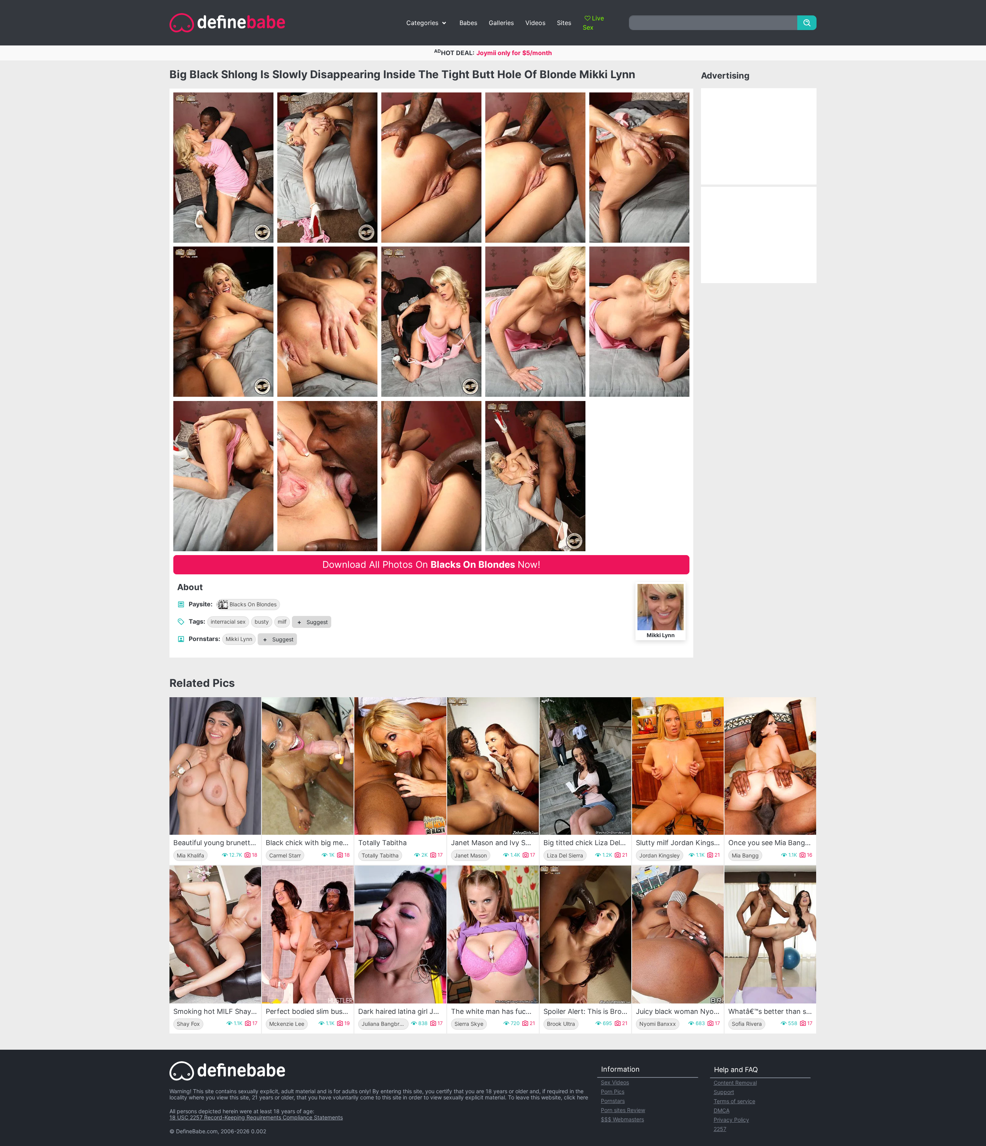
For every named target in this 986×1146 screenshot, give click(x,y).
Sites (564, 23)
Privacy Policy (731, 1119)
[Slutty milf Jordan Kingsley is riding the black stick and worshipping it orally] (678, 766)
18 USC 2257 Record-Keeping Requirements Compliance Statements (256, 1117)
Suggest (316, 622)
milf (282, 621)
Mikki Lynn (239, 639)
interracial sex (228, 621)
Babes (468, 23)
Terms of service (734, 1101)
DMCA (721, 1110)
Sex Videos (615, 1082)
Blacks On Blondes (253, 604)
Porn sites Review (623, 1110)
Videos (535, 23)
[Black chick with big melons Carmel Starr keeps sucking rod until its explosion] (308, 766)
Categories (422, 23)
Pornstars (613, 1100)
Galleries (501, 23)
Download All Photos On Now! (431, 564)
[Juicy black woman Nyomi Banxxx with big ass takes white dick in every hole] (678, 934)
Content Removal (735, 1082)
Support (724, 1092)
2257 (720, 1129)
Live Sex (593, 22)
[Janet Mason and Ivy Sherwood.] (493, 766)
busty (262, 621)
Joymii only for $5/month (514, 53)
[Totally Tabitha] (400, 766)
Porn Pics (612, 1091)
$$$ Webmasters (622, 1119)
